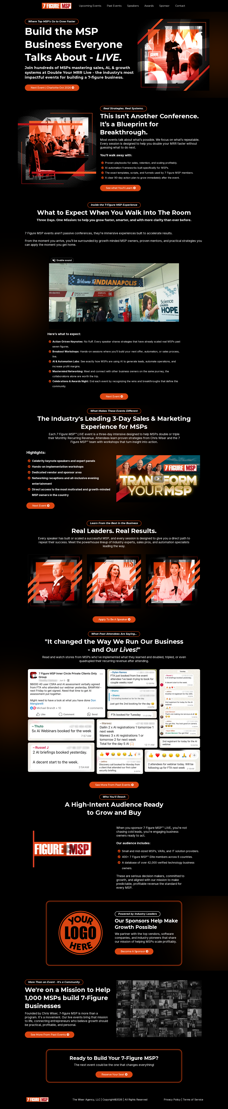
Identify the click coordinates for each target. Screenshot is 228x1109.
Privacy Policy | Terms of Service (183, 1099)
